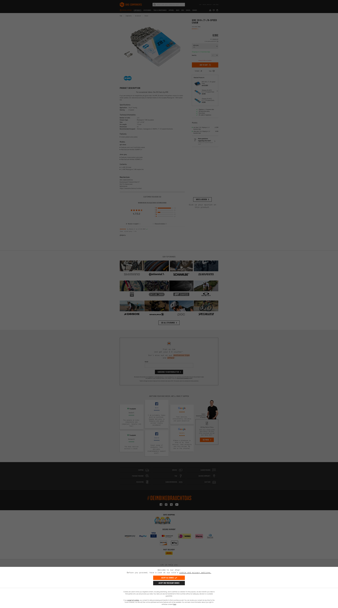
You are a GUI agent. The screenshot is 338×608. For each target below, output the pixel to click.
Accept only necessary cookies (169, 583)
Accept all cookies (167, 578)
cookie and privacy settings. (195, 572)
